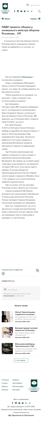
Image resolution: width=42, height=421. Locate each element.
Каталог (5, 390)
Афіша (4, 386)
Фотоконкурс (18, 386)
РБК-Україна (27, 77)
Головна (5, 380)
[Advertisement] (21, 64)
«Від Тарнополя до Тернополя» (21, 415)
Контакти (16, 390)
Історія (4, 383)
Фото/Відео (17, 383)
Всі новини (21, 360)
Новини (15, 380)
